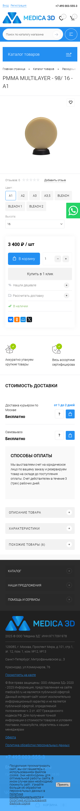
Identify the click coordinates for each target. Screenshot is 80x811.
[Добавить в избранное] (71, 102)
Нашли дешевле (24, 285)
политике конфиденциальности (25, 795)
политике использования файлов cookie (28, 801)
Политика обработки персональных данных (37, 745)
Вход (6, 5)
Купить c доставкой (70, 414)
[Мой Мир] (23, 319)
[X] (29, 319)
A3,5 (47, 195)
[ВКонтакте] (10, 319)
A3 (35, 195)
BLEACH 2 (36, 206)
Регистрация (18, 5)
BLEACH (63, 195)
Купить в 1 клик (40, 274)
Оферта (10, 737)
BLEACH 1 (15, 206)
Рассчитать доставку (28, 295)
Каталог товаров (24, 54)
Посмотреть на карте (20, 675)
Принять (63, 784)
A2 (23, 195)
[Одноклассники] (17, 319)
